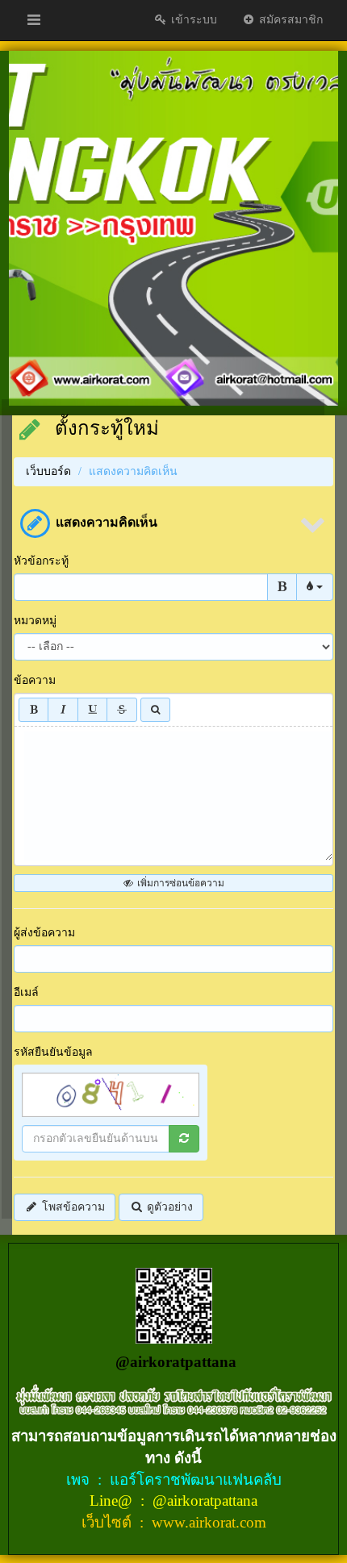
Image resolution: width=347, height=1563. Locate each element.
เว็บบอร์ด (48, 471)
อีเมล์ (26, 992)
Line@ (113, 1500)
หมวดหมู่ (35, 621)
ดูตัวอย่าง (168, 1207)
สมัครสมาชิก (289, 20)
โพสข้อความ (72, 1207)
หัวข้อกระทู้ (41, 561)
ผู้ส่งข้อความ (44, 933)
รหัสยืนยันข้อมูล (53, 1052)
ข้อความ (35, 680)
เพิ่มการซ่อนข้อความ (179, 883)
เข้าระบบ (192, 20)
